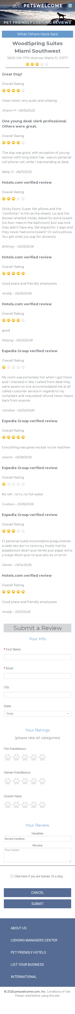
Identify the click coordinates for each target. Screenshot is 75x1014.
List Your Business (27, 964)
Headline (37, 833)
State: (8, 706)
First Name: (12, 649)
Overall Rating (13, 84)
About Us (19, 928)
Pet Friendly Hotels (28, 952)
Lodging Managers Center (34, 940)
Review (37, 845)
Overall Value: (13, 796)
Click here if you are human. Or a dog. (39, 876)
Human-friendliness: (17, 772)
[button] (37, 713)
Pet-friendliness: (15, 749)
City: (7, 687)
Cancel (37, 893)
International (24, 977)
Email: (9, 668)
